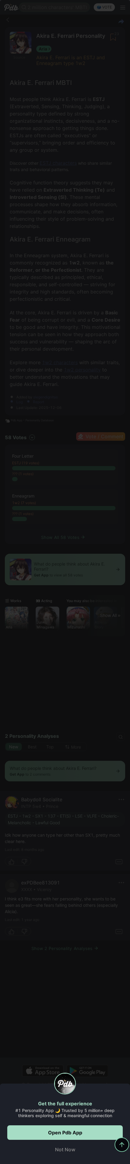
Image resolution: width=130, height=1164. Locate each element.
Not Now (65, 1149)
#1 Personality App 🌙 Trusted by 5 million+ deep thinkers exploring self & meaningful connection (65, 1113)
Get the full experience (65, 1104)
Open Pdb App (65, 1133)
